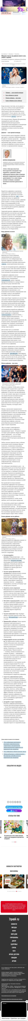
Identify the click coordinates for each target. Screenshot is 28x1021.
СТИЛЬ (14, 947)
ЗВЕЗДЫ (14, 927)
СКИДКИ (14, 957)
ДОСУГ (14, 941)
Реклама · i (5, 1003)
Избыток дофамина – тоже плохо (13, 98)
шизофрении (14, 353)
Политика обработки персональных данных (11, 999)
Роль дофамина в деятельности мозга (15, 751)
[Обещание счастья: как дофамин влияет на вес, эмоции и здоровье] (15, 802)
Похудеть (17, 53)
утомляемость (6, 280)
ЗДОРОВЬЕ (14, 944)
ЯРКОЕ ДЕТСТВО (14, 954)
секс (17, 196)
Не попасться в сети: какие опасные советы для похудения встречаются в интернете (14, 837)
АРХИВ (14, 961)
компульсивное (6, 314)
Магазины (14, 871)
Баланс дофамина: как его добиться (14, 101)
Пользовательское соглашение (8, 995)
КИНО (14, 931)
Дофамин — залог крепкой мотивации (14, 92)
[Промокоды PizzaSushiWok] (14, 881)
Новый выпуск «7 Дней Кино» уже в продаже (14, 1018)
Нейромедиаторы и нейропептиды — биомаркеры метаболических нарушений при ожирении (14, 755)
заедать (13, 116)
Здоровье (11, 53)
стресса (4, 264)
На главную (4, 53)
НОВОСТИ (14, 924)
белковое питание (16, 560)
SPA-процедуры (13, 617)
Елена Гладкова (5, 61)
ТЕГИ (14, 951)
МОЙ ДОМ (14, 934)
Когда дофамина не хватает (12, 95)
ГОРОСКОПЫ (14, 937)
